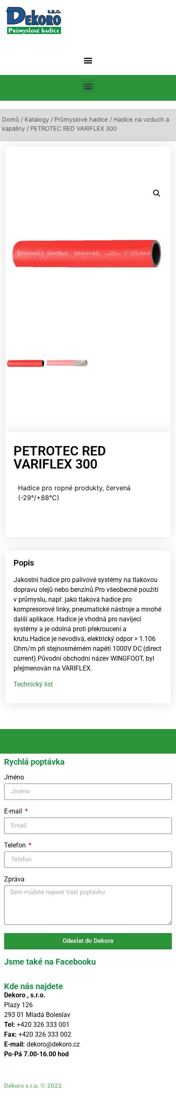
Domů (10, 119)
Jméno (14, 777)
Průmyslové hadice (81, 119)
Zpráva (14, 879)
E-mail (14, 811)
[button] (88, 60)
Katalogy (37, 119)
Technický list (33, 684)
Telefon (15, 845)
